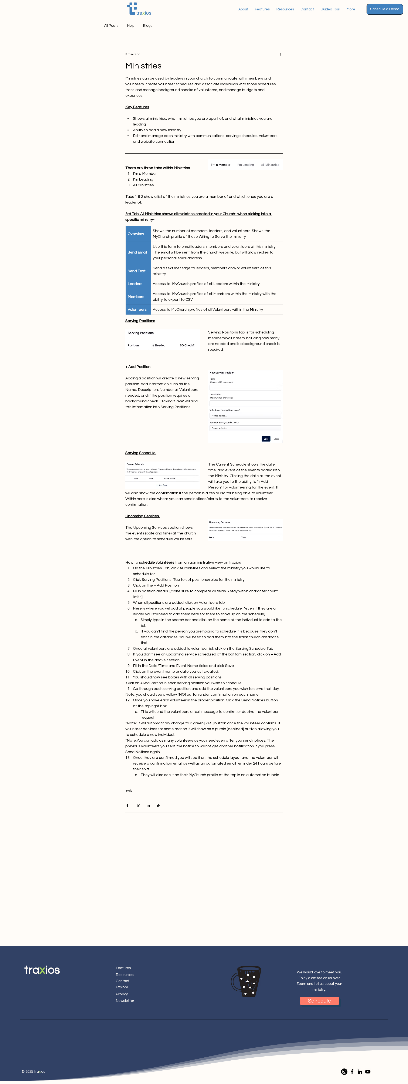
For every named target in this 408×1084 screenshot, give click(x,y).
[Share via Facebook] (127, 805)
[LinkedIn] (360, 1071)
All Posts (111, 26)
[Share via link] (159, 805)
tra (32, 970)
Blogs (147, 26)
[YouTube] (368, 1071)
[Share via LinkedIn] (148, 805)
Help (131, 26)
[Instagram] (344, 1071)
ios (52, 970)
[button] (385, 9)
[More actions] (280, 54)
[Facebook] (352, 1071)
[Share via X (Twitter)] (138, 805)
